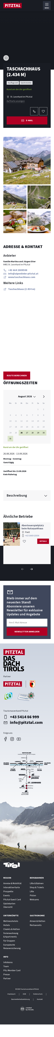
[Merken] (43, 111)
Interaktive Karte (11, 887)
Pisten (33, 895)
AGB (24, 994)
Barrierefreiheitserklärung (20, 999)
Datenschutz (38, 994)
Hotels (6, 925)
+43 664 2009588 (17, 270)
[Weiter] (31, 569)
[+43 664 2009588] (34, 111)
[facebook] (5, 739)
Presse (6, 974)
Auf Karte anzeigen (16, 101)
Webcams (34, 899)
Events (6, 895)
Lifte (32, 891)
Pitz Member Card (11, 970)
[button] (27, 160)
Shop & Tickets (37, 887)
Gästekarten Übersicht (9, 905)
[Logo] (12, 5)
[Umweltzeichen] (26, 697)
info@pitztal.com (26, 722)
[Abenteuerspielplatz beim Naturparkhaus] (11, 534)
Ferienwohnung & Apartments (10, 935)
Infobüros (8, 962)
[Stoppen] (6, 58)
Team (6, 966)
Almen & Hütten (37, 921)
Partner (7, 978)
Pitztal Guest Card (12, 899)
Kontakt (40, 999)
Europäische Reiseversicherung (12, 946)
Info (5, 957)
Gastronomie (37, 915)
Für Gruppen (9, 940)
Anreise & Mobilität (12, 883)
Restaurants (36, 925)
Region (7, 878)
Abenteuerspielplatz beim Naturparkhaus (33, 527)
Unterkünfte (11, 915)
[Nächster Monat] (43, 396)
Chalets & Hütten (11, 929)
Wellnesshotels (10, 921)
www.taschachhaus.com (21, 277)
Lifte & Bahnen (36, 883)
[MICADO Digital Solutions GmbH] (27, 1009)
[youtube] (19, 739)
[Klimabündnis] (8, 697)
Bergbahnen (37, 878)
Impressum (11, 994)
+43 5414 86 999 (24, 717)
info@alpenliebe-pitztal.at (23, 273)
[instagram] (12, 739)
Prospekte (8, 891)
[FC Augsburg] (19, 684)
